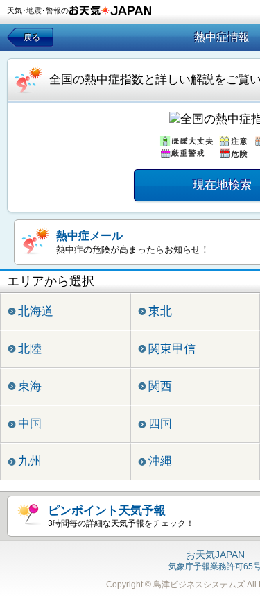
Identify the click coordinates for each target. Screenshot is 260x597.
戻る (32, 37)
